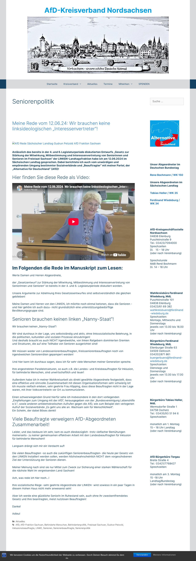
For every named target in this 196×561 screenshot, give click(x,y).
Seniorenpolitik (82, 528)
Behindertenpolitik (77, 524)
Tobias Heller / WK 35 (164, 192)
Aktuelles (92, 83)
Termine (108, 83)
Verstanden (142, 555)
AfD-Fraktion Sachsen (32, 524)
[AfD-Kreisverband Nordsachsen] (98, 44)
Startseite (52, 83)
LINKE (39, 528)
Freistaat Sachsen (97, 524)
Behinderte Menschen (55, 524)
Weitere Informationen (164, 555)
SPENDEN (144, 83)
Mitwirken (124, 83)
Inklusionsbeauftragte (23, 528)
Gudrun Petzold (115, 524)
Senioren (47, 528)
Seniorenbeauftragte (63, 528)
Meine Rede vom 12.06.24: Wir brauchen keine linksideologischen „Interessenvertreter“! (61, 125)
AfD (17, 524)
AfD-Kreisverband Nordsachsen (98, 10)
